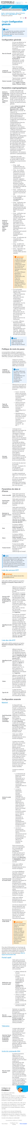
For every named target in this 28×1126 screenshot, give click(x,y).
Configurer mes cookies (14, 1123)
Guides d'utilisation (10, 13)
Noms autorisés (7, 35)
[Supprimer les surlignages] (23, 18)
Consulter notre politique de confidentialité (10, 1118)
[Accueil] (21, 18)
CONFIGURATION (12, 14)
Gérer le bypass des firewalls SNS (13, 953)
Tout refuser (5, 1123)
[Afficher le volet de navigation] (26, 2)
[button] (24, 9)
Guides (3, 13)
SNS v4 (18, 3)
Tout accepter (23, 1123)
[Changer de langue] (25, 18)
